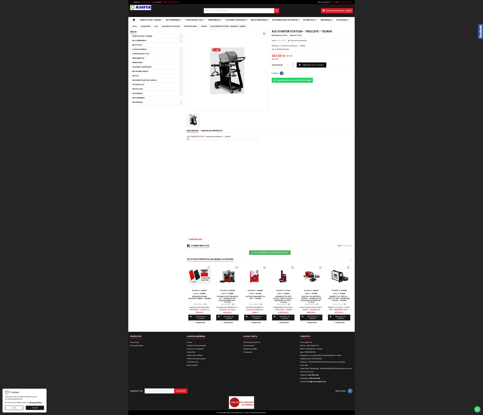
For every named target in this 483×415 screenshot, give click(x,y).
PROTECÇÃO (137, 89)
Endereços (247, 352)
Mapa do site (192, 365)
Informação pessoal (251, 342)
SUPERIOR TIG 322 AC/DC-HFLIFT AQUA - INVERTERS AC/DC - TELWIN (283, 299)
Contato (305, 336)
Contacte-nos (192, 362)
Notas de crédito (250, 349)
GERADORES (137, 62)
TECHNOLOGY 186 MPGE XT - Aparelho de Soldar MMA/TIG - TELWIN (227, 299)
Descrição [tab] (193, 130)
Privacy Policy (36, 402)
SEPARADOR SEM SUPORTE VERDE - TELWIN (199, 297)
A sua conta (250, 336)
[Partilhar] (282, 73)
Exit (14, 408)
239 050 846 (145, 2)
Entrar (332, 2)
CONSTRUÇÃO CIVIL (194, 20)
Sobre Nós (191, 352)
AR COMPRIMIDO (173, 20)
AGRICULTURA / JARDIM (150, 20)
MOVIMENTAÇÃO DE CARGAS (285, 20)
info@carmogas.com (170, 2)
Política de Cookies (195, 355)
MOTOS (135, 76)
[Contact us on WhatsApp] (477, 409)
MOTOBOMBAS (138, 98)
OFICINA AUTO (309, 20)
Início (133, 31)
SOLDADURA (341, 20)
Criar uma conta (344, 2)
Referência (276, 35)
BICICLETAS (137, 45)
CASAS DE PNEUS (139, 49)
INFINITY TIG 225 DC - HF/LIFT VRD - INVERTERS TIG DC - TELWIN (339, 298)
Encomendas (248, 345)
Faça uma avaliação (298, 40)
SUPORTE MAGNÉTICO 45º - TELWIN (255, 297)
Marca (293, 35)
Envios (189, 342)
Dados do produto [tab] (212, 130)
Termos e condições (195, 349)
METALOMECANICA (259, 20)
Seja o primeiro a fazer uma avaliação (271, 252)
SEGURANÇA (326, 20)
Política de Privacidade (196, 345)
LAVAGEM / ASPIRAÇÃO (235, 20)
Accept (35, 408)
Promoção (134, 342)
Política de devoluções (196, 358)
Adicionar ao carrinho (311, 64)
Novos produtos (136, 345)
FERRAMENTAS (214, 20)
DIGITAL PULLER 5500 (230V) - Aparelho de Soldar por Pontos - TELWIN (311, 299)
